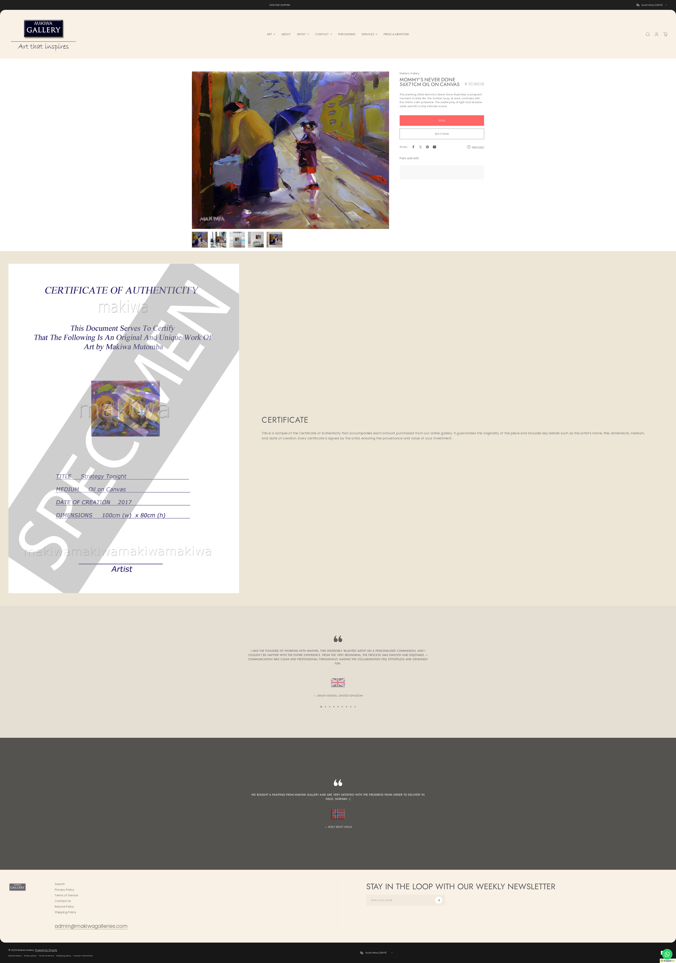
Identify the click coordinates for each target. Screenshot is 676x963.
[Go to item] (200, 240)
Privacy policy (30, 956)
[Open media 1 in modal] (290, 150)
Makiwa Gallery (409, 73)
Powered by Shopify (46, 950)
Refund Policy (64, 906)
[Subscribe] (438, 900)
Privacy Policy (64, 890)
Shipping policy (63, 956)
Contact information (83, 956)
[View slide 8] (351, 707)
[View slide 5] (338, 707)
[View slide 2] (325, 707)
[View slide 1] (321, 707)
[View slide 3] (329, 707)
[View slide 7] (346, 707)
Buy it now (442, 134)
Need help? (478, 147)
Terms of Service (66, 895)
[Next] (380, 150)
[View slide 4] (334, 707)
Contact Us (63, 901)
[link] (91, 926)
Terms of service (46, 956)
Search (60, 884)
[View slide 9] (355, 707)
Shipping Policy (65, 912)
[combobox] (652, 5)
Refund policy (15, 956)
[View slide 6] (342, 707)
